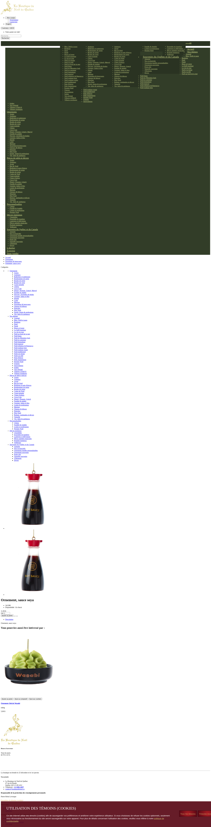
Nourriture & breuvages (13, 261)
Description (9, 619)
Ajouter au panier (7, 615)
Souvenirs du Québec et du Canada (22, 445)
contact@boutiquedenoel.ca (15, 789)
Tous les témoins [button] (188, 814)
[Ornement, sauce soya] (33, 528)
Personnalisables (15, 421)
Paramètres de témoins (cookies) (12, 800)
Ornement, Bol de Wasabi (10, 703)
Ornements (9, 259)
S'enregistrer (14, 20)
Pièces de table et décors (18, 375)
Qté (2, 613)
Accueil (8, 257)
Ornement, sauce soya (13, 263)
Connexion (13, 22)
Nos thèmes (14, 316)
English (8, 24)
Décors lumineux (16, 431)
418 (19, 787)
